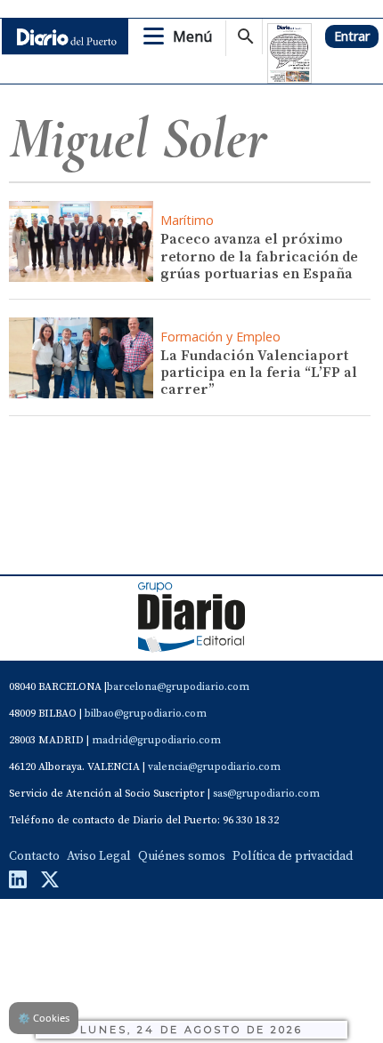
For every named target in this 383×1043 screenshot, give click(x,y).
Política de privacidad (292, 856)
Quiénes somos (181, 856)
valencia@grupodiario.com (214, 767)
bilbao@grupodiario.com (146, 713)
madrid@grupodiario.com (156, 740)
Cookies (43, 1017)
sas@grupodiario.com (266, 793)
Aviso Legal (99, 856)
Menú (192, 36)
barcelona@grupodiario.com (178, 687)
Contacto (34, 856)
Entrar (352, 36)
